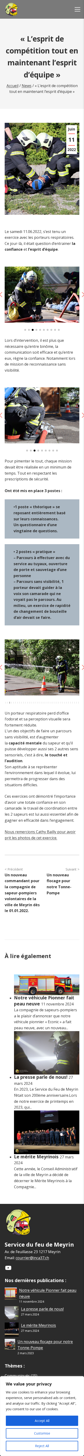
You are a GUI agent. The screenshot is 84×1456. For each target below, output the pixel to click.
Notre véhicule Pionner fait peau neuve (44, 1000)
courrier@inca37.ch (32, 1257)
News (27, 85)
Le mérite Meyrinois (37, 1156)
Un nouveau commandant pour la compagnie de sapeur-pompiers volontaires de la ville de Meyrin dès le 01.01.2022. (22, 892)
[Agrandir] (73, 272)
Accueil (12, 85)
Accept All (42, 1420)
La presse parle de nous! (41, 1077)
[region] (42, 1416)
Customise (42, 1433)
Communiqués (17, 1375)
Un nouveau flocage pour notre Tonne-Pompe (59, 883)
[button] (25, 330)
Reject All (42, 1446)
